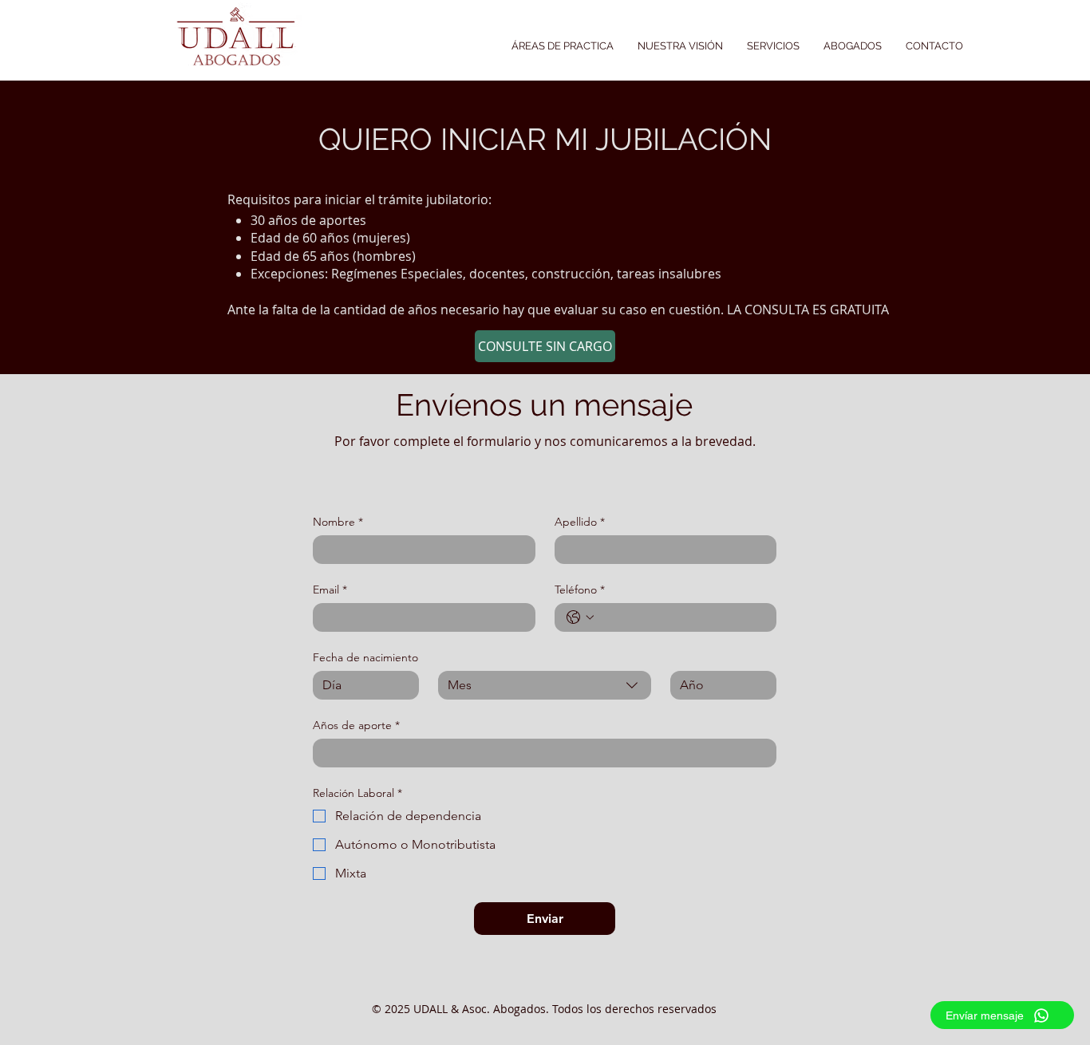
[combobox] (544, 685)
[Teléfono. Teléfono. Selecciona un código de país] (580, 617)
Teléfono (580, 590)
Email (330, 590)
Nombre (338, 522)
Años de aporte (356, 725)
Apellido (580, 522)
